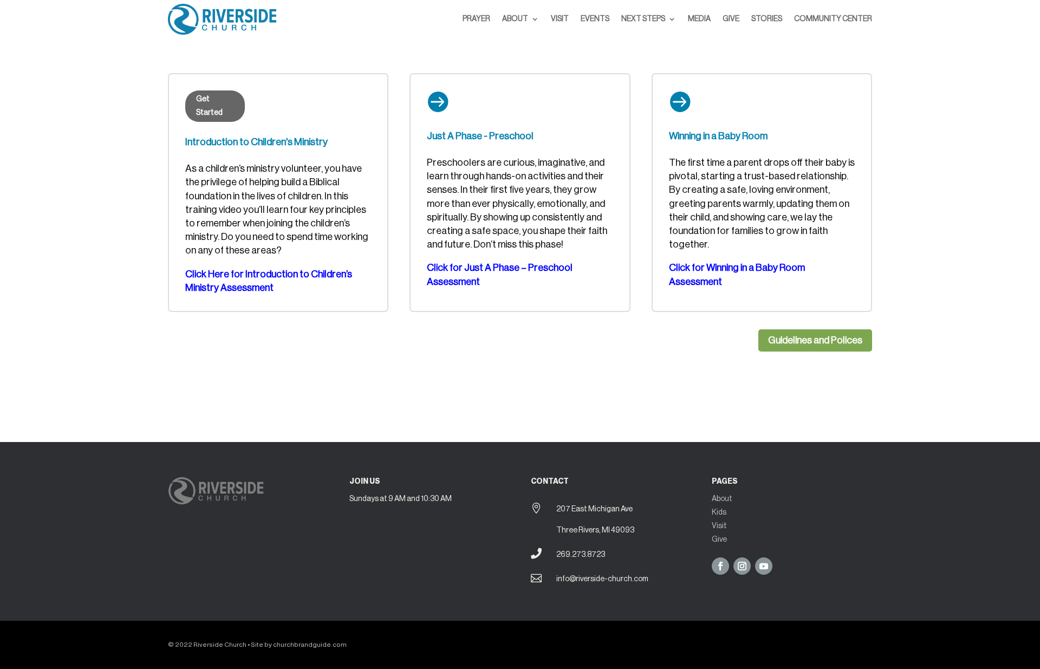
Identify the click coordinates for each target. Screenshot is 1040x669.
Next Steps (643, 19)
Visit (560, 19)
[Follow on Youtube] (763, 566)
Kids (719, 512)
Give (731, 19)
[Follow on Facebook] (720, 566)
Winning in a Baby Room (718, 136)
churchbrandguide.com (310, 644)
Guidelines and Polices (815, 340)
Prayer (476, 19)
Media (699, 19)
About (515, 19)
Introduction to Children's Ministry (256, 142)
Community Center (833, 19)
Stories (766, 19)
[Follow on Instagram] (742, 566)
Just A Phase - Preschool (480, 136)
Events (595, 19)
